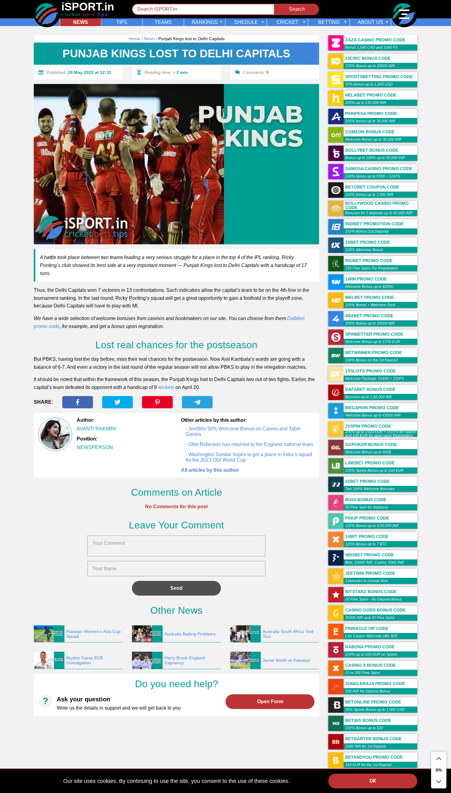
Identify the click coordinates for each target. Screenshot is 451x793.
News (80, 22)
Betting (329, 22)
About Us (370, 22)
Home (134, 38)
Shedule (246, 22)
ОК (372, 780)
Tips (121, 22)
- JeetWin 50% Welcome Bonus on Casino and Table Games (243, 431)
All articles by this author (210, 470)
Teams (163, 22)
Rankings (205, 22)
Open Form (270, 701)
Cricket (287, 22)
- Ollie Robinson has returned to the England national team (249, 444)
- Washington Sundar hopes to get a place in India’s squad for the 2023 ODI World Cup (249, 457)
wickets (166, 387)
